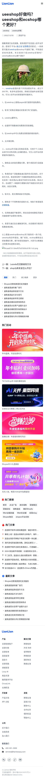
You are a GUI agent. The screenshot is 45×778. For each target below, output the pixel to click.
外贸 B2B (27, 647)
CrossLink (6, 683)
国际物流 (27, 659)
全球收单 (5, 651)
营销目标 (6, 509)
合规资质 (5, 732)
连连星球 (5, 655)
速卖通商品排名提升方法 (14, 291)
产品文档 (5, 697)
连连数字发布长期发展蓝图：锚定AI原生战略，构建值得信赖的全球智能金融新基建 (20, 530)
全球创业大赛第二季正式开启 (13, 408)
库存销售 (23, 505)
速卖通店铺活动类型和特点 (14, 302)
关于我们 (5, 728)
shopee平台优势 (22, 517)
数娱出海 (27, 663)
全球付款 (5, 647)
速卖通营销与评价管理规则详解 (16, 316)
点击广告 (13, 505)
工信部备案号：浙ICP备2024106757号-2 (16, 772)
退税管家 (5, 667)
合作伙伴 (27, 709)
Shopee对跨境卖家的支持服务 (16, 284)
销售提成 (16, 509)
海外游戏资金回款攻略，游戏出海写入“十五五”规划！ (20, 542)
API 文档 (5, 701)
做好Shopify (28, 509)
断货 (4, 505)
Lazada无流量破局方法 (20, 264)
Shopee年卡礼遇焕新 (10, 464)
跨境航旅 (27, 655)
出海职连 (5, 687)
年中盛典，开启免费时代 (12, 353)
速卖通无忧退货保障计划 (14, 312)
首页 (8, 3)
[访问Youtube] (20, 759)
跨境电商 (27, 643)
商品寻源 (5, 675)
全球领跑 (5, 663)
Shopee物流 (8, 517)
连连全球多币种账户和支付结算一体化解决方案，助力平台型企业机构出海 (20, 538)
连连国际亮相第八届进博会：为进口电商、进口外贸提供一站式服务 (20, 564)
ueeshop (6, 30)
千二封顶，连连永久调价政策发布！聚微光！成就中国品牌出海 (20, 555)
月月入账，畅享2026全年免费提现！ (16, 491)
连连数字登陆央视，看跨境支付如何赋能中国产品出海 (20, 559)
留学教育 (27, 651)
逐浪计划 (27, 701)
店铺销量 (5, 205)
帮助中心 (27, 717)
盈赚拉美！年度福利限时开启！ (14, 436)
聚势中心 (27, 705)
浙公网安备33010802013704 (12, 775)
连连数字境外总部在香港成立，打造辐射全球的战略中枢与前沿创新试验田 (20, 547)
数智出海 (27, 697)
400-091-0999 (11, 748)
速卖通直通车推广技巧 (13, 287)
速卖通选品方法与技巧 (13, 294)
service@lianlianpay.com (16, 751)
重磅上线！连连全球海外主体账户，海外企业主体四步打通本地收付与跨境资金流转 (20, 534)
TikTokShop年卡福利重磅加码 (14, 381)
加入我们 (5, 735)
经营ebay (33, 513)
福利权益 (27, 713)
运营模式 (26, 46)
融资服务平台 (7, 679)
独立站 (19, 46)
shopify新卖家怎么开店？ (21, 268)
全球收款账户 (7, 643)
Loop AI (5, 671)
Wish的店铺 (21, 513)
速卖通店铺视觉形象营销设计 (15, 309)
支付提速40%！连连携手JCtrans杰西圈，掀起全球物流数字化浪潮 (20, 568)
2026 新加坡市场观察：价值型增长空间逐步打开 (20, 551)
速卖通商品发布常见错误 (14, 298)
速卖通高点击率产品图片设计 (15, 305)
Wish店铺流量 (8, 513)
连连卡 (4, 659)
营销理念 (33, 505)
